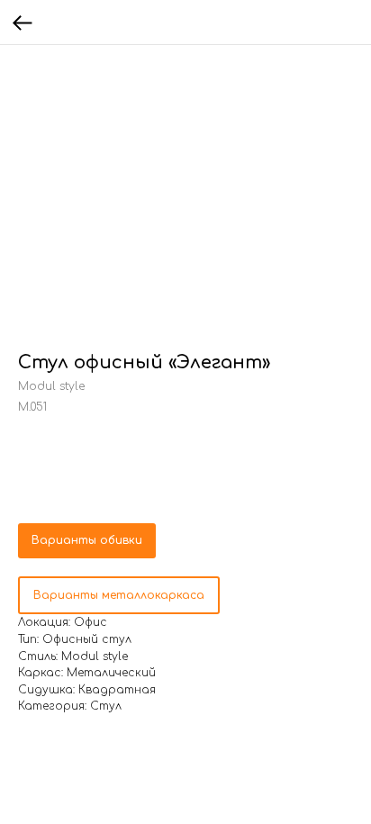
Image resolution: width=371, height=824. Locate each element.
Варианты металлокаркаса (118, 595)
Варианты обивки (87, 540)
